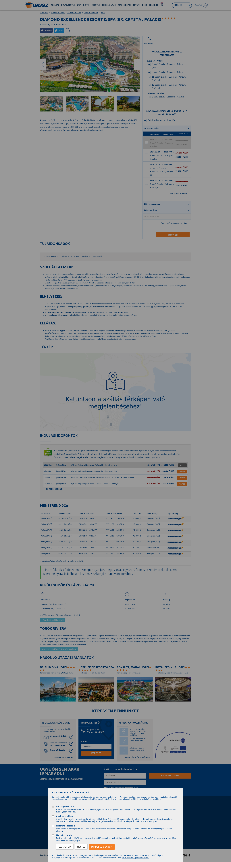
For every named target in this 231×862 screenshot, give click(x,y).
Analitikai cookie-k (64, 817)
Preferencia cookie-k (65, 826)
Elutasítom (65, 847)
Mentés (81, 847)
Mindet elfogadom (101, 847)
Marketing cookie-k (65, 836)
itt (138, 799)
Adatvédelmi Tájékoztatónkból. (135, 858)
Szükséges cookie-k (65, 807)
